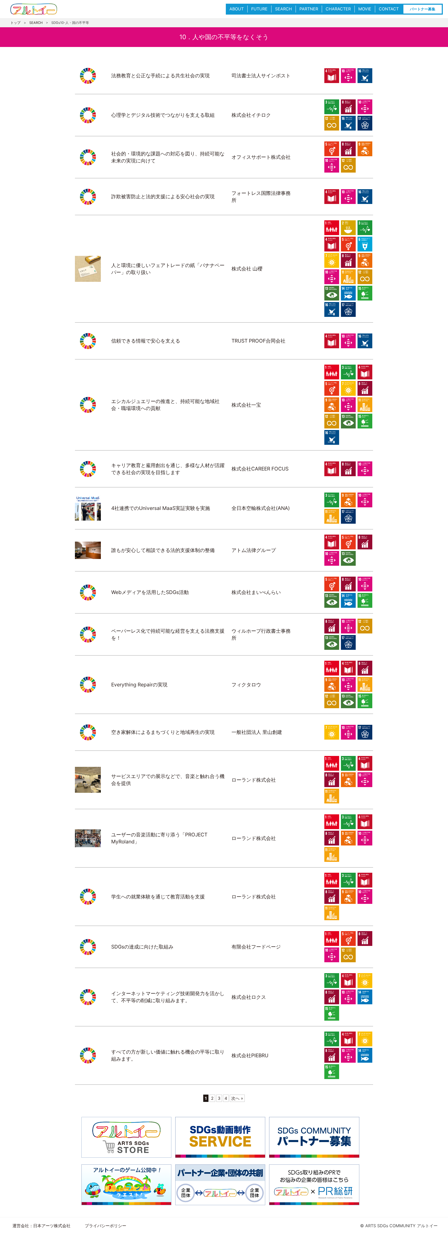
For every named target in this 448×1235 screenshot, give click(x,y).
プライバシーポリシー (105, 1225)
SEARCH (283, 8)
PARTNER (308, 8)
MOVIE (364, 8)
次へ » (237, 1098)
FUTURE (259, 8)
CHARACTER (338, 8)
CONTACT (389, 8)
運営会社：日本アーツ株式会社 (41, 1225)
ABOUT (236, 8)
